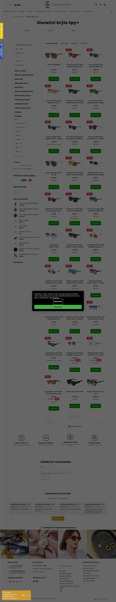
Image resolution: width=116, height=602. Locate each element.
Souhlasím (58, 307)
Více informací (54, 298)
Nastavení (58, 301)
